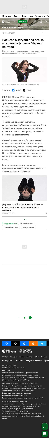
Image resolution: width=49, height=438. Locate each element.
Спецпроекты (7, 361)
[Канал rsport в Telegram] (42, 343)
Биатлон (30, 357)
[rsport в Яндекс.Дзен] (15, 343)
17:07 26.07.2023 (8, 33)
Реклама (19, 361)
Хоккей (44, 357)
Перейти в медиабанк (32, 84)
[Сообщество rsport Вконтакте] (24, 343)
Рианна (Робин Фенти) (12, 227)
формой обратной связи (23, 409)
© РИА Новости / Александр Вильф (13, 84)
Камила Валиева (26, 224)
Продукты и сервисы (33, 361)
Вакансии (6, 370)
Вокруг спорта (28, 227)
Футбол (5, 357)
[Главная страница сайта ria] (2, 21)
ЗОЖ (37, 357)
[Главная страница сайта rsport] (13, 21)
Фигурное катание (10, 224)
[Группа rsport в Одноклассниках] (33, 343)
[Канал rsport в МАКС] (6, 343)
